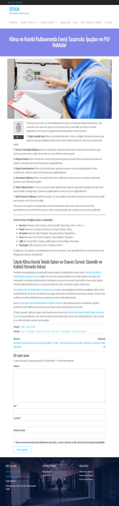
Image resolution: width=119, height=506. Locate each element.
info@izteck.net (11, 476)
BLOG (75, 22)
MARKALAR (65, 22)
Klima (28, 326)
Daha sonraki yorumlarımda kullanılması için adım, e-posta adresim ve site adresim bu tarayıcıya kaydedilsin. (60, 442)
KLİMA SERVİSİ (47, 22)
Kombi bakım (55, 331)
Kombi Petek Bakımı (79, 331)
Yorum (16, 366)
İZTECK (14, 9)
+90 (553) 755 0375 (15, 2)
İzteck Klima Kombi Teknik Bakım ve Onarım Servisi (34, 289)
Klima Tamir (40, 331)
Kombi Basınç (66, 331)
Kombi (33, 326)
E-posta (17, 418)
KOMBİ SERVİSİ (28, 22)
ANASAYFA (13, 22)
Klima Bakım (30, 331)
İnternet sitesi (19, 430)
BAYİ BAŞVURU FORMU (91, 22)
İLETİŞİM (108, 22)
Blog (23, 326)
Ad (15, 406)
